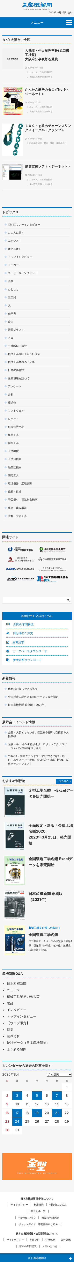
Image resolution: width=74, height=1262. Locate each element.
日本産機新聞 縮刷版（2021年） (27, 704)
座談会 (12, 402)
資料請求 (18, 642)
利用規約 (39, 1204)
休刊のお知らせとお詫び (22, 688)
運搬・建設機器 (57, 143)
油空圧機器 (14, 467)
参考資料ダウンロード (27, 660)
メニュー (37, 22)
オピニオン (14, 248)
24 (17, 1121)
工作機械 (13, 451)
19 (37, 1113)
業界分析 (13, 1036)
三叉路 (12, 297)
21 (57, 1113)
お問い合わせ (49, 1246)
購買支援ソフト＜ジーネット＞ (48, 166)
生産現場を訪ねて (18, 378)
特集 (10, 1029)
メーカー (13, 264)
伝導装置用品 (16, 426)
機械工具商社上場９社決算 (24, 354)
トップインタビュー (20, 256)
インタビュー (17, 1010)
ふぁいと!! (14, 240)
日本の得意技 (16, 370)
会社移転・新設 (17, 345)
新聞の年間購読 (23, 624)
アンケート (14, 386)
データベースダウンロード (29, 651)
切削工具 (13, 443)
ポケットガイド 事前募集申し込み (38, 1224)
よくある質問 (17, 1049)
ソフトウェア (16, 410)
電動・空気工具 (17, 515)
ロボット (13, 418)
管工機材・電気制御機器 (22, 499)
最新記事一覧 (38, 1211)
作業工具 (13, 434)
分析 (10, 394)
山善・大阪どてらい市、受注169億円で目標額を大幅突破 (38, 734)
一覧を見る (62, 781)
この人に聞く (16, 232)
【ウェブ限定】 (18, 1023)
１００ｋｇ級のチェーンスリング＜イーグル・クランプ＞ (48, 128)
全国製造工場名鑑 (43, 934)
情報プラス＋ (16, 329)
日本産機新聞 (46, 72)
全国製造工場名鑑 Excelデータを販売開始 (33, 696)
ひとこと (13, 289)
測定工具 (13, 475)
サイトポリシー (19, 1204)
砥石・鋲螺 (14, 491)
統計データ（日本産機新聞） (28, 1043)
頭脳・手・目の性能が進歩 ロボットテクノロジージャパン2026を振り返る (37, 746)
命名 (10, 321)
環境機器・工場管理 (20, 483)
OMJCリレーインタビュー (24, 224)
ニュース (33, 72)
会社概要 (50, 1239)
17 (17, 1113)
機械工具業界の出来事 (40, 76)
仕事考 (12, 313)
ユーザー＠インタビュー (22, 273)
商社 (10, 281)
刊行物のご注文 (22, 633)
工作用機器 (14, 459)
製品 (46, 143)
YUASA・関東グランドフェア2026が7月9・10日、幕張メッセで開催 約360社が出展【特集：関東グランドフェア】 (38, 759)
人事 (10, 337)
